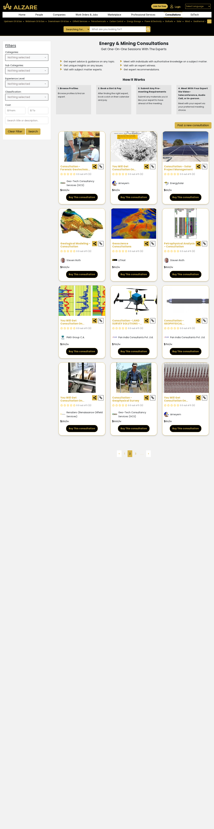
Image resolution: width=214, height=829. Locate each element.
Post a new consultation (193, 125)
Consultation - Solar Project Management (178, 168)
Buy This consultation (82, 197)
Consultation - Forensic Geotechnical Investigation (75, 168)
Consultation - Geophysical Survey (125, 399)
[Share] (94, 166)
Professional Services (143, 14)
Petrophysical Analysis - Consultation (179, 245)
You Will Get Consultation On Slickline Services (72, 399)
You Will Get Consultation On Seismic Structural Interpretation (125, 168)
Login (178, 7)
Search (33, 131)
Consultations (173, 14)
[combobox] (26, 57)
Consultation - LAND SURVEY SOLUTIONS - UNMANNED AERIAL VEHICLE (126, 322)
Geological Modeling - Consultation (75, 245)
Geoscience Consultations (121, 245)
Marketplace (114, 14)
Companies (59, 14)
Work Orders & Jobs (87, 14)
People (39, 14)
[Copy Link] (100, 166)
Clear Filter (15, 131)
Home (22, 14)
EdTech (195, 14)
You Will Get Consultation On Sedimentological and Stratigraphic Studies (75, 322)
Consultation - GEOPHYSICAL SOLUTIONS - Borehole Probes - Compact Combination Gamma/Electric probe (179, 322)
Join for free (159, 6)
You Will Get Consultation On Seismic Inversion (175, 399)
